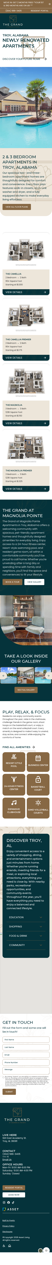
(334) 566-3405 (11, 1154)
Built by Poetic (9, 1220)
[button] (47, 21)
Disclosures (7, 1231)
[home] (13, 21)
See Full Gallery (26, 689)
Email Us (7, 1159)
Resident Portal (14, 1187)
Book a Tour (12, 582)
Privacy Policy (8, 1226)
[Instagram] (4, 1202)
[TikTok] (13, 1202)
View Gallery (34, 582)
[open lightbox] (8, 675)
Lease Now (13, 1194)
